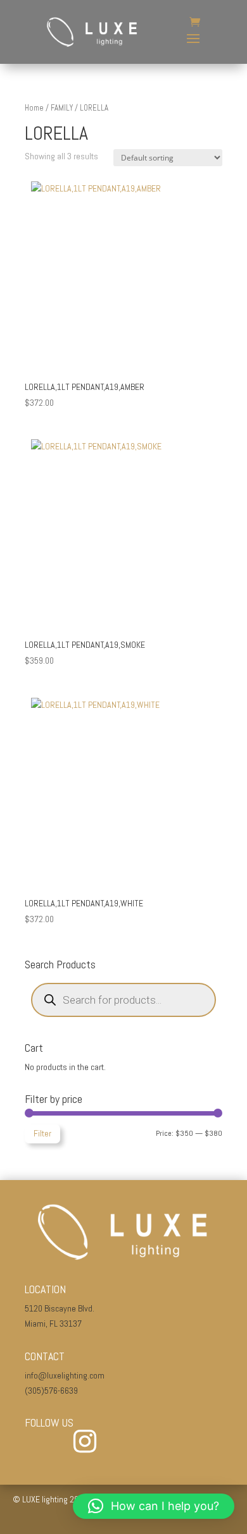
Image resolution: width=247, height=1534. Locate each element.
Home (34, 107)
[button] (153, 1506)
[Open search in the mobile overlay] (123, 1000)
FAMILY (62, 107)
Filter (42, 1133)
